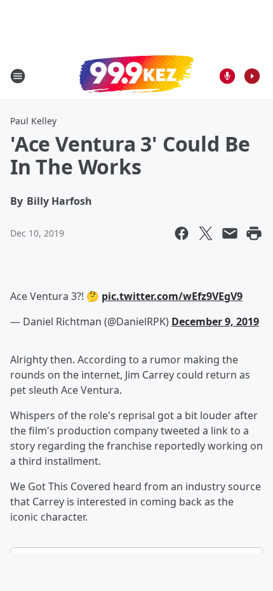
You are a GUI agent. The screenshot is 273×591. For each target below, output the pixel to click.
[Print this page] (254, 233)
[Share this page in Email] (230, 233)
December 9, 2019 (215, 321)
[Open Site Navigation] (17, 76)
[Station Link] (136, 75)
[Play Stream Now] (252, 76)
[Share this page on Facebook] (181, 233)
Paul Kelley (33, 121)
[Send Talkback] (227, 76)
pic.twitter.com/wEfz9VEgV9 (172, 296)
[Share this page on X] (206, 233)
